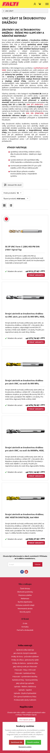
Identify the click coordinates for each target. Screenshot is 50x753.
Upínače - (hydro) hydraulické (25, 693)
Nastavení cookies (25, 747)
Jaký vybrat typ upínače (25, 683)
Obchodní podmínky (25, 592)
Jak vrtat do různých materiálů (25, 653)
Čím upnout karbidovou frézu (25, 696)
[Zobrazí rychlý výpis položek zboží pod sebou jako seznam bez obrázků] (11, 205)
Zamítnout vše (16, 742)
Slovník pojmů (25, 612)
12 (17, 193)
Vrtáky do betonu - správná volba (25, 663)
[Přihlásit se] (35, 4)
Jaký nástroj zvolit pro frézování (25, 666)
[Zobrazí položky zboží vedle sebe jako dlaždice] (4, 205)
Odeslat (38, 564)
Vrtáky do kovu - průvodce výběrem (25, 656)
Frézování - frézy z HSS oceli (25, 670)
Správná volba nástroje (25, 650)
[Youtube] (26, 571)
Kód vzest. (21, 198)
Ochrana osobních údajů (25, 605)
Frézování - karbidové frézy (25, 673)
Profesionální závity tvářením (25, 700)
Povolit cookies (33, 742)
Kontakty (25, 627)
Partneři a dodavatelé (25, 630)
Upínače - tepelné (25, 690)
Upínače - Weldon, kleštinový (25, 686)
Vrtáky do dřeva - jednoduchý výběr (25, 660)
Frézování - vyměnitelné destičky (25, 676)
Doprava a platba (25, 595)
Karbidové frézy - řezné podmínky (25, 680)
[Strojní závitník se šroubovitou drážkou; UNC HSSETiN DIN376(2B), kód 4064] (25, 498)
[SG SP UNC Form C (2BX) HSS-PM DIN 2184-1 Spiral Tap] (25, 231)
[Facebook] (22, 571)
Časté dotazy (25, 588)
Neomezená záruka (25, 608)
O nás (25, 623)
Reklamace (25, 598)
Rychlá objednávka (25, 602)
